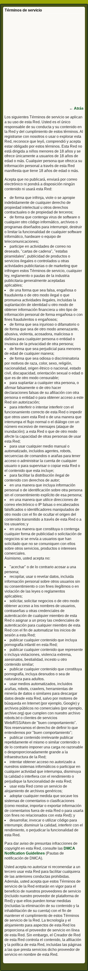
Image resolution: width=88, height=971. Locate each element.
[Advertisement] (44, 60)
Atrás (79, 108)
